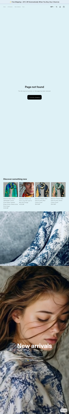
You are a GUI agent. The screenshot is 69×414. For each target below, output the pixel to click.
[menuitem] (23, 6)
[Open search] (56, 7)
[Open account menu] (60, 7)
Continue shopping (34, 97)
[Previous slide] (4, 189)
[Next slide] (17, 189)
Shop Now (34, 367)
